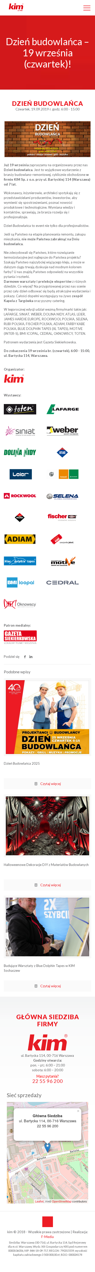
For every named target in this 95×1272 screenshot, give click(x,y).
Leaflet (39, 1201)
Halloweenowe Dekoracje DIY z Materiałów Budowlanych (46, 865)
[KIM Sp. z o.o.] (17, 7)
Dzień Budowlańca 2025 (22, 763)
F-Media (47, 1237)
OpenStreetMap (61, 1201)
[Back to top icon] (47, 1221)
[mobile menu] (87, 7)
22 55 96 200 (47, 1081)
